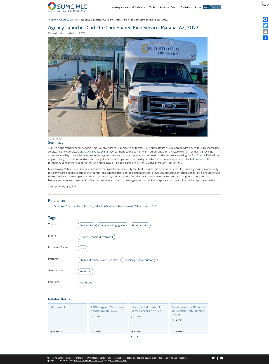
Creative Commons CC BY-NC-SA (88, 360)
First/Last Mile (140, 225)
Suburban (85, 271)
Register (216, 7)
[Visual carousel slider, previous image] (131, 337)
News (83, 248)
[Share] (265, 38)
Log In (206, 7)
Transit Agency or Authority (139, 260)
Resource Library (68, 19)
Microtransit (58, 307)
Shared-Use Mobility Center (75, 11)
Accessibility (87, 225)
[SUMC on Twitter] (213, 358)
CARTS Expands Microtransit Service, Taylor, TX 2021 (107, 309)
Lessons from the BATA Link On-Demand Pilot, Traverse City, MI (188, 310)
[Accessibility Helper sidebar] (265, 3)
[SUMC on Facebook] (217, 358)
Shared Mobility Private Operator (99, 260)
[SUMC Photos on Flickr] (221, 358)
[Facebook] (265, 19)
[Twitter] (265, 25)
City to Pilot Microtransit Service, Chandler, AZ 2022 (147, 309)
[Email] (265, 32)
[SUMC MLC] (52, 5)
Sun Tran (53, 148)
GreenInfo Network (118, 360)
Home (52, 19)
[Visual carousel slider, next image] (137, 337)
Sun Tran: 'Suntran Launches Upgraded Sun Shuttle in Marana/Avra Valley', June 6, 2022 (105, 206)
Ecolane (199, 159)
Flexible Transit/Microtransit (96, 237)
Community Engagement (112, 225)
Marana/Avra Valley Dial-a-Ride (95, 151)
